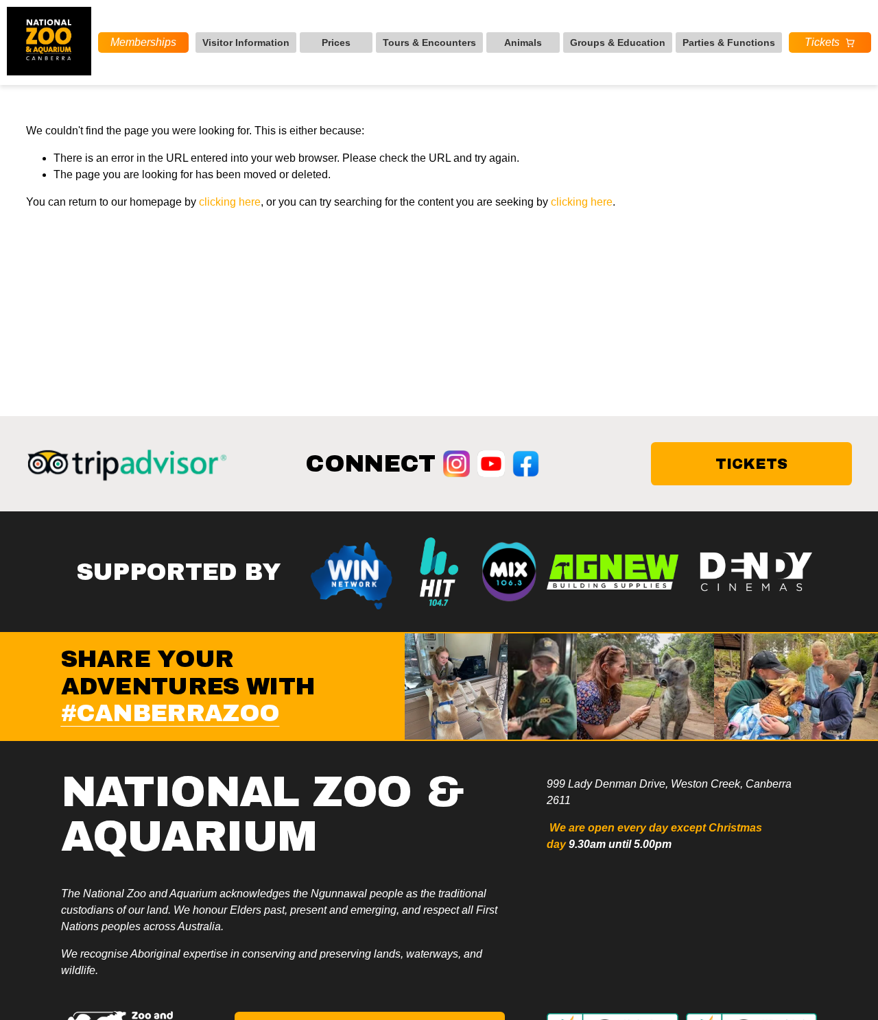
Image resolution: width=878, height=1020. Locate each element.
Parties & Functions (729, 42)
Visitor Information (245, 42)
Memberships (143, 42)
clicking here (230, 202)
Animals (523, 42)
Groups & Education (617, 42)
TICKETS (751, 464)
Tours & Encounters (429, 42)
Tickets (822, 42)
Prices (336, 42)
